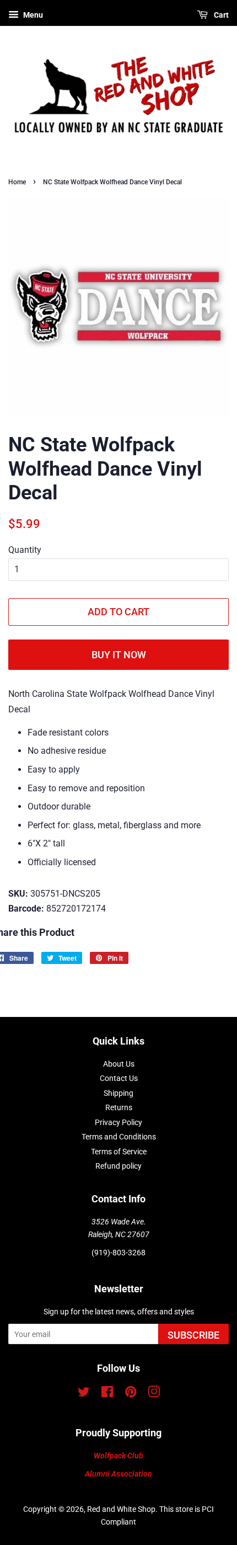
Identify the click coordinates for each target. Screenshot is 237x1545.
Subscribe (193, 1335)
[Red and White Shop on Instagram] (154, 1393)
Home (17, 182)
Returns (118, 1107)
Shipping (118, 1093)
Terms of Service (119, 1151)
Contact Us (119, 1078)
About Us (118, 1063)
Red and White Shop (121, 1509)
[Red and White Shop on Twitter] (84, 1393)
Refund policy (118, 1166)
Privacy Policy (118, 1122)
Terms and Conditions (119, 1136)
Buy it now (118, 654)
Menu (32, 14)
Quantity (24, 550)
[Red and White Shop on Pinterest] (131, 1393)
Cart (220, 14)
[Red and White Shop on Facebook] (107, 1393)
